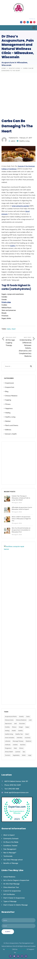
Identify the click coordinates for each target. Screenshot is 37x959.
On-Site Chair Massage (11, 884)
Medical (7, 421)
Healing (7, 413)
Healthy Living (14, 68)
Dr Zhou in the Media (10, 842)
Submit (7, 931)
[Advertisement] (18, 92)
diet (15, 723)
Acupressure (9, 383)
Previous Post (11, 341)
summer (17, 751)
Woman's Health (11, 434)
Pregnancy (8, 748)
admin (13, 141)
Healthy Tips (19, 734)
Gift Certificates (9, 894)
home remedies (9, 737)
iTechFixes (19, 952)
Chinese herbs (9, 720)
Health (14, 730)
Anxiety (21, 716)
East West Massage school (13, 860)
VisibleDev (8, 949)
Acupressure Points (11, 716)
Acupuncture (9, 387)
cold (30, 720)
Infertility (19, 737)
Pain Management (9, 849)
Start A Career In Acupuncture (14, 898)
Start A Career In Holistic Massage (15, 905)
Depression (8, 723)
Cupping (8, 400)
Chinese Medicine (11, 396)
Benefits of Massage (10, 863)
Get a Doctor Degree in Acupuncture (16, 880)
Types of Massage (9, 901)
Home (4, 68)
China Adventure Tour (11, 887)
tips (24, 751)
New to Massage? (9, 853)
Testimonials (7, 856)
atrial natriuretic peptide (20, 206)
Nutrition (22, 744)
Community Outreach (10, 839)
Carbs (9, 329)
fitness (14, 727)
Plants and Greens (11, 425)
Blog (6, 391)
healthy (12, 246)
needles (15, 744)
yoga (29, 755)
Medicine (28, 741)
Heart (14, 329)
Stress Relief (9, 751)
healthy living (9, 734)
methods (7, 744)
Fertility (7, 727)
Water (24, 755)
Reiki (15, 748)
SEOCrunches (22, 949)
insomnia (27, 737)
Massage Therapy (18, 741)
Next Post (25, 347)
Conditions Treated (10, 846)
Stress (21, 748)
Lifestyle (7, 741)
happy (27, 727)
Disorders (22, 723)
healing (7, 730)
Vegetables (16, 755)
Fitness (7, 404)
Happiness (9, 408)
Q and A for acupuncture (12, 891)
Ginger (21, 727)
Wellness (8, 430)
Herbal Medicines (9, 877)
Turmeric (7, 755)
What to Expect (9, 835)
